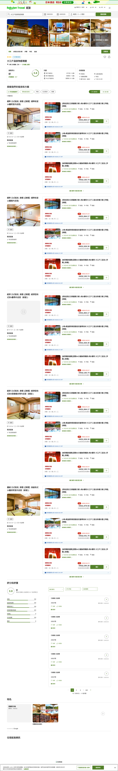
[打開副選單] (109, 7)
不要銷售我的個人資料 (84, 767)
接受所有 (98, 767)
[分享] (109, 57)
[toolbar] (56, 14)
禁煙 (52, 91)
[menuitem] (81, 7)
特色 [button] (30, 51)
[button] (16, 8)
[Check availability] (106, 121)
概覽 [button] (10, 51)
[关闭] (115, 768)
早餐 (37, 91)
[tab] (94, 91)
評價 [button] (26, 51)
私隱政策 (26, 769)
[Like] (105, 57)
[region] (59, 767)
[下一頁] (103, 713)
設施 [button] (35, 51)
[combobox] (25, 14)
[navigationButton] (68, 690)
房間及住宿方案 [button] (17, 51)
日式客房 (45, 91)
